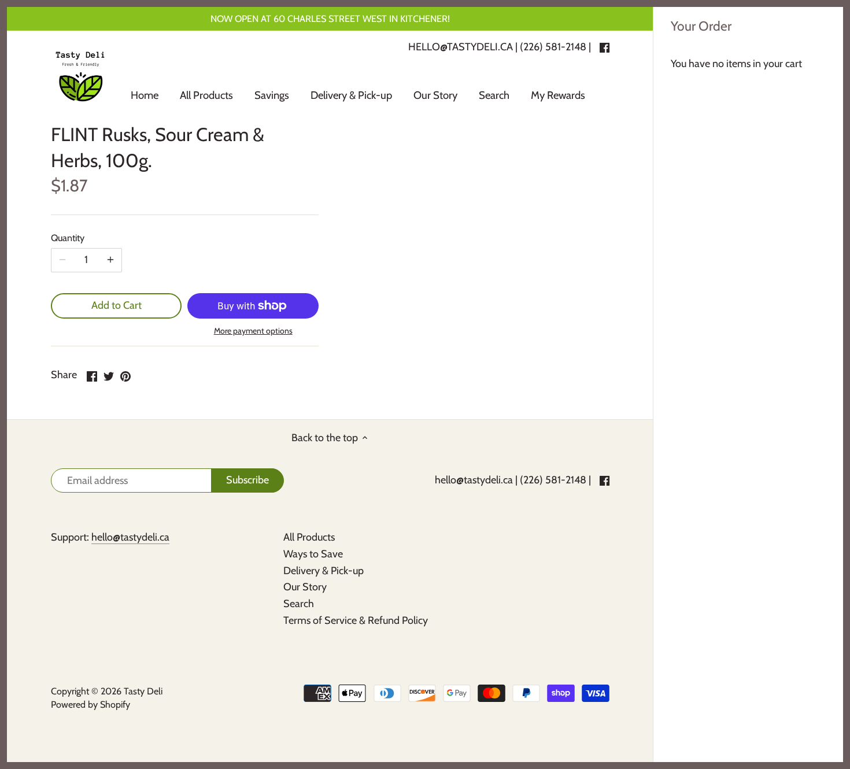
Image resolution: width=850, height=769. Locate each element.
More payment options (253, 331)
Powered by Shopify (90, 704)
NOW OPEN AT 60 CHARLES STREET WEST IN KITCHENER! (330, 18)
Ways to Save (313, 554)
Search (298, 603)
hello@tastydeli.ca (474, 480)
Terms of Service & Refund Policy (355, 620)
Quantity (67, 237)
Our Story (305, 587)
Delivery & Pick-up (323, 570)
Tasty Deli (143, 691)
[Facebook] (604, 480)
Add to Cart (116, 305)
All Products (309, 537)
